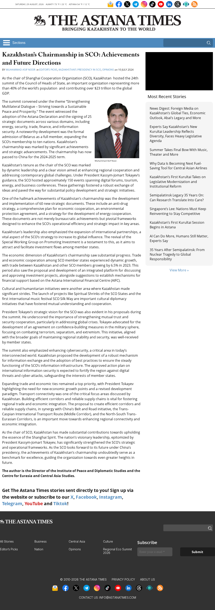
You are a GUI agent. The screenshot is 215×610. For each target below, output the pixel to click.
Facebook (86, 497)
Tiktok (60, 503)
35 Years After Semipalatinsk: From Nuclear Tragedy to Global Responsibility (177, 254)
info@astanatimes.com (117, 597)
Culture (108, 541)
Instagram (110, 497)
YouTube (34, 503)
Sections (18, 43)
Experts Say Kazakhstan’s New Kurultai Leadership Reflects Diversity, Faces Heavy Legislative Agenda (176, 133)
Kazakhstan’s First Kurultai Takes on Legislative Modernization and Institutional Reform (178, 182)
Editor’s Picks (48, 69)
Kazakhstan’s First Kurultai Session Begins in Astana (177, 224)
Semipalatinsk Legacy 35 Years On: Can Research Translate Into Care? (177, 197)
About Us (147, 579)
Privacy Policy (123, 579)
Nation (38, 549)
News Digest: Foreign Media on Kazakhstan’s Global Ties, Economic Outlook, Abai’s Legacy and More (178, 113)
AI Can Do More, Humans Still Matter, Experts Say (179, 238)
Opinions (108, 69)
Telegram (12, 503)
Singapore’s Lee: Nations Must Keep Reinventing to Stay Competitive (178, 211)
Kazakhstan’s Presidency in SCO (80, 69)
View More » (179, 270)
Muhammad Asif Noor (21, 69)
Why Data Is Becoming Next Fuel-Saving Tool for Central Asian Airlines (178, 165)
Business (40, 541)
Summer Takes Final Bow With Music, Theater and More (179, 152)
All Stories (7, 541)
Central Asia (77, 541)
